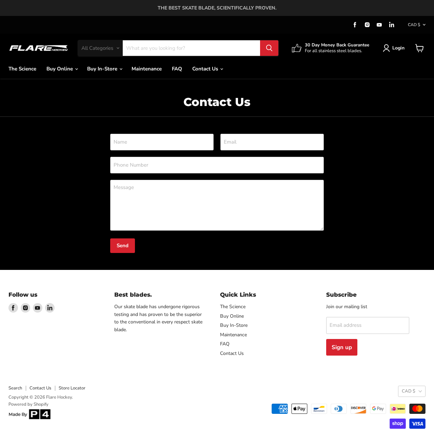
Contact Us (205, 68)
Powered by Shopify (28, 404)
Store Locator (72, 388)
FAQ (177, 68)
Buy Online (60, 68)
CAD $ (414, 24)
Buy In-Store (103, 68)
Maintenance (147, 68)
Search (15, 388)
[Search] (269, 48)
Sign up (342, 347)
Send (123, 245)
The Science (22, 68)
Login (398, 48)
